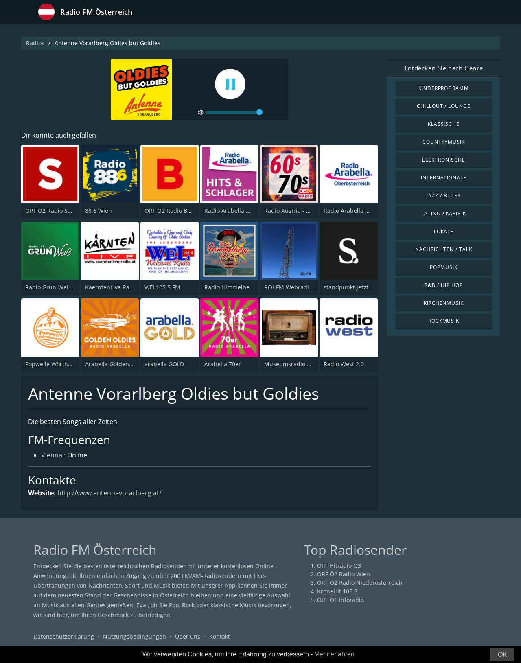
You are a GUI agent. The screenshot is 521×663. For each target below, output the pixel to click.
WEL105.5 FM (162, 287)
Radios (35, 43)
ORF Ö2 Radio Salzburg (56, 210)
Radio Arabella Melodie (236, 210)
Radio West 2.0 (344, 364)
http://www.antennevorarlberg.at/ (109, 492)
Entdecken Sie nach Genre (444, 68)
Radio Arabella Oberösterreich (365, 210)
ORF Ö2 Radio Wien (343, 574)
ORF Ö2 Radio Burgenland (180, 210)
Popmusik (444, 267)
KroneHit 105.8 (337, 591)
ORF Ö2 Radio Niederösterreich (360, 582)
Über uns (187, 636)
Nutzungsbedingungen (134, 636)
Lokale (444, 231)
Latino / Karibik (443, 213)
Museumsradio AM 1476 (297, 364)
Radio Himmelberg (229, 287)
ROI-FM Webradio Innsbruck (302, 287)
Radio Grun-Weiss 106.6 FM (62, 287)
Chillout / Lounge (444, 106)
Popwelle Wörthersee (54, 364)
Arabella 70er (222, 364)
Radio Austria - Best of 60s (300, 210)
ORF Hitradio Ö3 (339, 565)
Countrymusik (443, 141)
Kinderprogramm (443, 88)
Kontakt (219, 636)
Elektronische (443, 159)
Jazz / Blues (444, 195)
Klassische (444, 123)
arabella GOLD (164, 364)
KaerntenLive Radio (111, 287)
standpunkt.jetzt (346, 287)
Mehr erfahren (334, 654)
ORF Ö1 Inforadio (340, 600)
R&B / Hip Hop (443, 285)
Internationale (443, 177)
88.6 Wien (98, 210)
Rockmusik (444, 320)
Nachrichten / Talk (443, 249)
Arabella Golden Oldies (116, 364)
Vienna (51, 455)
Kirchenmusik (444, 303)
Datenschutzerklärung (63, 636)
